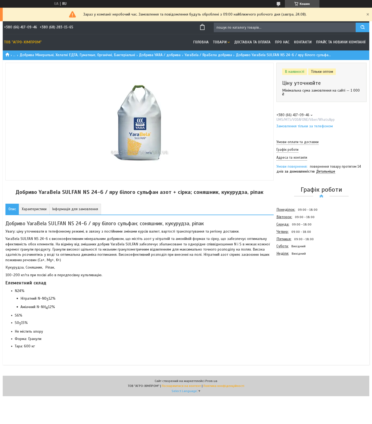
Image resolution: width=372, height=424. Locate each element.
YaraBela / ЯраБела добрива (208, 55)
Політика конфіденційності (223, 386)
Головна (201, 42)
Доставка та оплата (252, 42)
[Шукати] (362, 27)
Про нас (282, 42)
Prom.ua (211, 381)
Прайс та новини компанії (341, 42)
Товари (220, 42)
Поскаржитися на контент (181, 386)
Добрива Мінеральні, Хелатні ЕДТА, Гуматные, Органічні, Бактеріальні (77, 55)
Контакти (303, 42)
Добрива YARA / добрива (160, 55)
